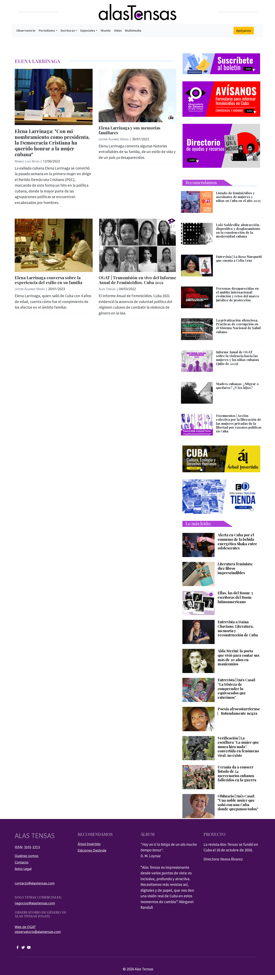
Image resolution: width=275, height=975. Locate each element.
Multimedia (133, 30)
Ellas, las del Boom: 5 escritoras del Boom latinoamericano (235, 597)
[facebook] (17, 947)
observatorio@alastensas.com (38, 932)
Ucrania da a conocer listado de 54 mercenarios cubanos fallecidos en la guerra (237, 773)
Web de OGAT (25, 927)
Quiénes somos (26, 856)
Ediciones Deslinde (92, 850)
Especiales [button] (87, 30)
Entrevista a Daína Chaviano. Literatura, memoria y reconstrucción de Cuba (238, 628)
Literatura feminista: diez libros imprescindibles (235, 568)
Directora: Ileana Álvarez (223, 859)
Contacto (22, 862)
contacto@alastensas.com (35, 883)
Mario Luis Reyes (27, 161)
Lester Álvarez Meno (114, 139)
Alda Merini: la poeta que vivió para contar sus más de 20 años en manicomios (238, 657)
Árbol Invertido (89, 844)
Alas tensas (35, 836)
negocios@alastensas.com (35, 903)
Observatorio (25, 30)
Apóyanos (243, 30)
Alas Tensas (107, 289)
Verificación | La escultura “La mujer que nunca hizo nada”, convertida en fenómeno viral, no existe (238, 747)
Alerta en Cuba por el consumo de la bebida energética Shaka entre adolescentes (237, 541)
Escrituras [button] (68, 30)
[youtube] (29, 947)
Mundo (106, 30)
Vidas (118, 30)
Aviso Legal (23, 868)
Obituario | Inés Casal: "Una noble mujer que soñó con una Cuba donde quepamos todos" (238, 802)
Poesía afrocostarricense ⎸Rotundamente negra (239, 711)
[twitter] (23, 947)
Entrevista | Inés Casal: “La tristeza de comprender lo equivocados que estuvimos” (237, 689)
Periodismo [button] (47, 30)
